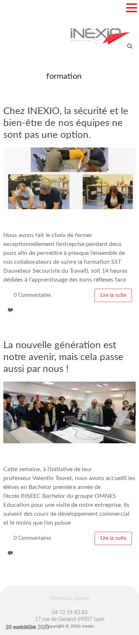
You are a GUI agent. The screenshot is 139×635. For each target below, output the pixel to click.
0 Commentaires (32, 295)
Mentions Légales (69, 598)
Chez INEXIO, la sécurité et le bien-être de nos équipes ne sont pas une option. (65, 123)
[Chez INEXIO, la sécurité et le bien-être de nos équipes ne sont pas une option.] (69, 151)
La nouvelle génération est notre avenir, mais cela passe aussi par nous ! (63, 357)
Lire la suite (113, 295)
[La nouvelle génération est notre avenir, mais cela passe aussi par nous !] (69, 385)
